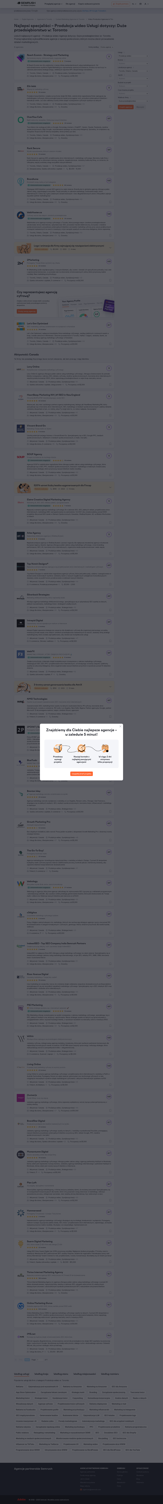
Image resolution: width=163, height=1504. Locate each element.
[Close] (120, 726)
